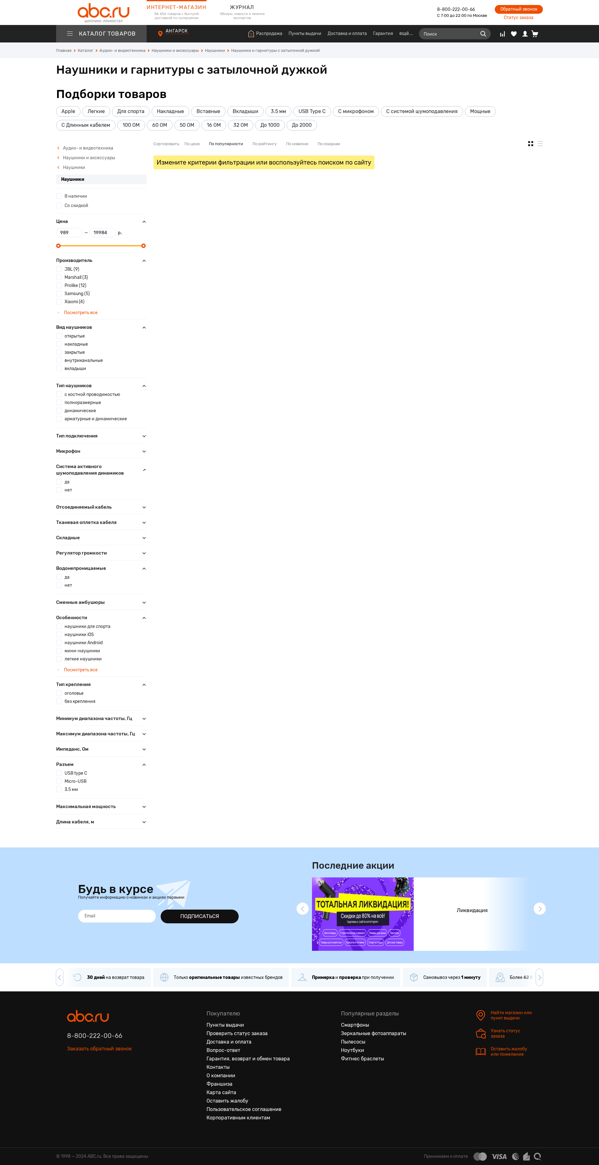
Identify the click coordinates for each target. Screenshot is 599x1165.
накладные (76, 344)
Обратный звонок (518, 9)
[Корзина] (537, 33)
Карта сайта (221, 1092)
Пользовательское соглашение (244, 1109)
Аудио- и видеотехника (87, 148)
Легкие (96, 111)
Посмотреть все (80, 312)
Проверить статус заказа (237, 1033)
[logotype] (101, 12)
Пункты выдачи (305, 33)
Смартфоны (355, 1025)
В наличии (76, 196)
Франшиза (219, 1084)
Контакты (218, 1067)
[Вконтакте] (72, 1078)
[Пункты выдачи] (166, 37)
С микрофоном (356, 111)
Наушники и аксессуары (88, 157)
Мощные (480, 111)
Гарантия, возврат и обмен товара (248, 1059)
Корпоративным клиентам (238, 1118)
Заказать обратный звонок (99, 1049)
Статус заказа (518, 17)
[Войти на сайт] (525, 33)
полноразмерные (83, 402)
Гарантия (383, 33)
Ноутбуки (352, 1050)
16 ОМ (214, 125)
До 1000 (270, 125)
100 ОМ (131, 125)
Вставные (208, 111)
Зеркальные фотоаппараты (373, 1033)
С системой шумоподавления (422, 111)
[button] (302, 908)
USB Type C (312, 111)
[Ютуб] (98, 1078)
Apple (68, 111)
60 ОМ (159, 125)
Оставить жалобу (227, 1101)
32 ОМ (240, 125)
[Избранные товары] (514, 33)
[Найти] (483, 34)
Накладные (170, 111)
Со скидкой (76, 205)
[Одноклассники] (85, 1078)
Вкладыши (245, 111)
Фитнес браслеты (362, 1059)
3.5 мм (278, 111)
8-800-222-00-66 (456, 9)
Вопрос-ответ (223, 1050)
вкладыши (75, 368)
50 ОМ (187, 125)
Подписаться (199, 916)
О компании (221, 1076)
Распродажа (269, 33)
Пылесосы (353, 1042)
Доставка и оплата (347, 33)
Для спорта (130, 111)
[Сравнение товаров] (502, 33)
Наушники (73, 167)
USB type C (76, 773)
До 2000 (302, 125)
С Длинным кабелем (85, 125)
